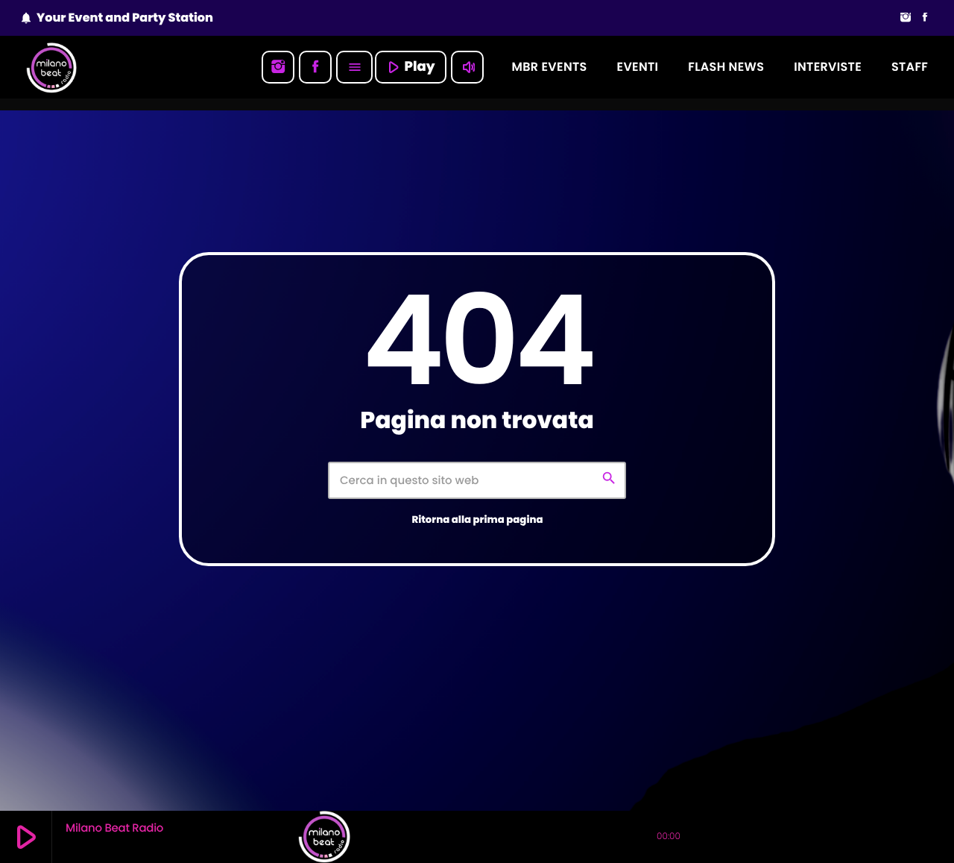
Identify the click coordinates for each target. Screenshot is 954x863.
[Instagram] (906, 18)
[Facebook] (925, 18)
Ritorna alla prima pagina (477, 519)
